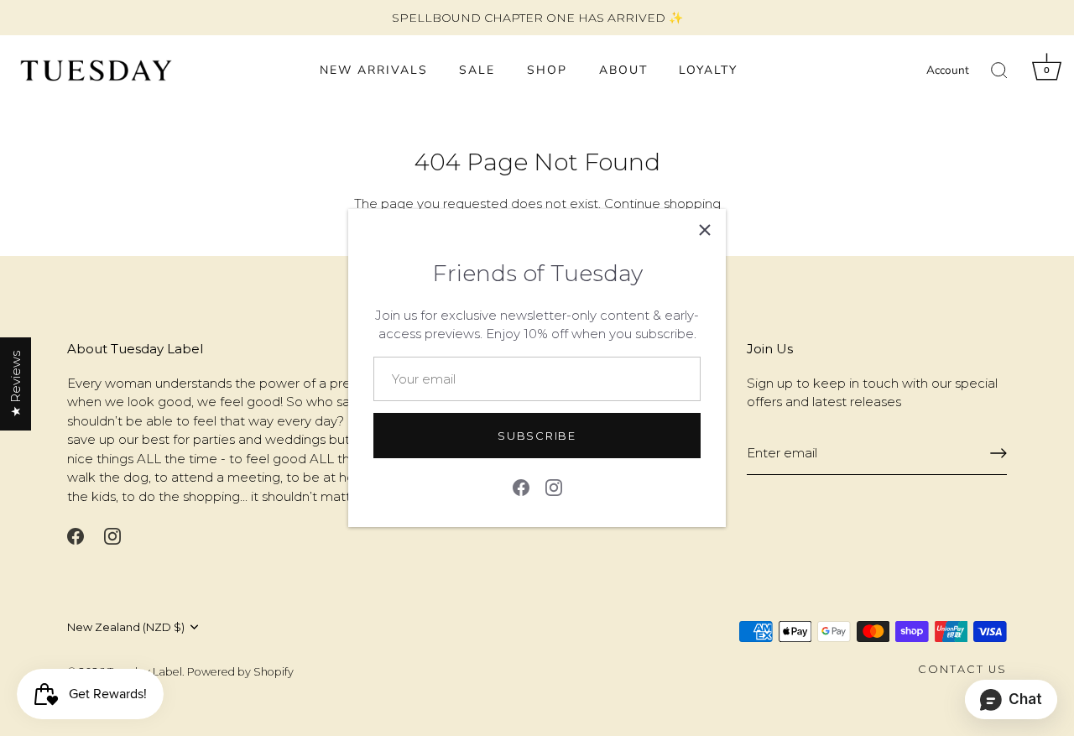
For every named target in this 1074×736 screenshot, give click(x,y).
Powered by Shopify (240, 672)
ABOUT (623, 70)
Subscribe (537, 435)
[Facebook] (521, 485)
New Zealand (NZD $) (126, 627)
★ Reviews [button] (15, 384)
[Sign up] (998, 453)
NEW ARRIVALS (374, 70)
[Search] (999, 70)
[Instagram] (553, 485)
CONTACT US (962, 669)
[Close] (704, 229)
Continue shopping (662, 203)
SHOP (547, 70)
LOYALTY (708, 70)
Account (947, 70)
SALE (477, 70)
